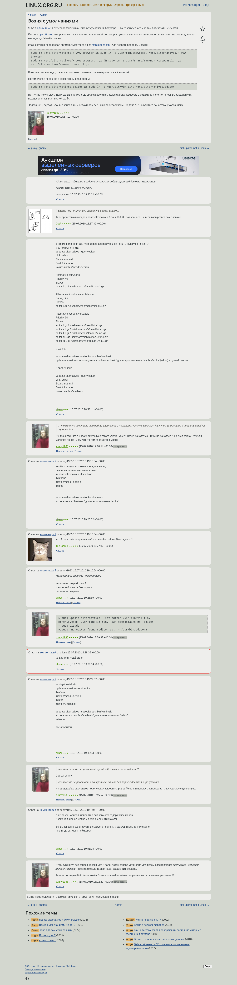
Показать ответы (64, 451)
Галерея (85, 4)
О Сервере (30, 966)
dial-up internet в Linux (193, 148)
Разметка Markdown (65, 966)
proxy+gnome (39, 148)
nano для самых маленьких (56, 930)
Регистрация (191, 4)
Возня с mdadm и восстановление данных (159, 939)
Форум (107, 4)
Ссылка (32, 139)
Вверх (208, 966)
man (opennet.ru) (101, 45)
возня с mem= (47, 940)
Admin (43, 14)
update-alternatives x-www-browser (59, 919)
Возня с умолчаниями (53, 21)
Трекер (130, 4)
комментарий (48, 461)
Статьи (97, 4)
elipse (59, 409)
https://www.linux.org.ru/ (36, 972)
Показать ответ (63, 602)
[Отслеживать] (202, 39)
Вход (205, 4)
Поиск (140, 4)
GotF (58, 223)
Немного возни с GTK (148, 919)
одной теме (44, 28)
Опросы (119, 4)
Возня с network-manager (149, 925)
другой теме (46, 34)
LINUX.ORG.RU (44, 5)
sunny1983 (53, 112)
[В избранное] (202, 29)
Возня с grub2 (47, 935)
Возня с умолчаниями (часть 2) (57, 925)
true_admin (62, 546)
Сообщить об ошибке (35, 969)
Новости (73, 4)
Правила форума (45, 966)
